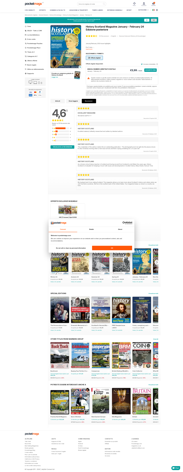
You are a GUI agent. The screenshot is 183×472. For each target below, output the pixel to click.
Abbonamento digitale (31, 15)
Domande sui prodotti (111, 441)
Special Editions (58, 293)
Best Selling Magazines (32, 446)
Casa (29, 26)
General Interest (43, 15)
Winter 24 (54, 277)
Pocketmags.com (137, 443)
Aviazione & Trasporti (78, 10)
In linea (80, 446)
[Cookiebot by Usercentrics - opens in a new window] (124, 223)
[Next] (156, 262)
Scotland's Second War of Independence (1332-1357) (100, 325)
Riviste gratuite (29, 448)
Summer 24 (96, 277)
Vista (52, 281)
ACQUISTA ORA (150, 70)
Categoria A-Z (32, 56)
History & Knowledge (55, 15)
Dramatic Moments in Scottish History (80, 325)
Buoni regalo (31, 65)
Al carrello (58, 281)
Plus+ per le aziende (31, 454)
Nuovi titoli (28, 443)
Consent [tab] (63, 229)
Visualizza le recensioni (62, 147)
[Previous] (52, 262)
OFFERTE (42, 10)
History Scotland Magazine (70, 15)
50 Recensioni (104, 36)
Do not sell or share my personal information (71, 248)
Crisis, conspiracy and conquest (141, 325)
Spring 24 (115, 277)
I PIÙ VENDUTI (30, 10)
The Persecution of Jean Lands (59, 325)
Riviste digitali (82, 450)
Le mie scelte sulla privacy (33, 465)
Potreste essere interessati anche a (68, 385)
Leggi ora (55, 77)
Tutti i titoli (28, 441)
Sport (129, 10)
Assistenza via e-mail (57, 443)
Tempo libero (97, 10)
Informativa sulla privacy (32, 457)
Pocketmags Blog (30, 450)
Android (80, 443)
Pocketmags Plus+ (34, 48)
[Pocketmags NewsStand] (34, 4)
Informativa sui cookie (31, 463)
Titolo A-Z (31, 52)
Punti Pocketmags (83, 448)
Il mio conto (31, 39)
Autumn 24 (75, 277)
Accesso (107, 456)
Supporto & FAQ (56, 441)
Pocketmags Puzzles (34, 43)
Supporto (30, 73)
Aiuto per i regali (56, 453)
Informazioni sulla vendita (112, 451)
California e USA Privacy (32, 459)
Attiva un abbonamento (35, 69)
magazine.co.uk (136, 446)
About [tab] (120, 229)
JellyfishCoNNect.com (138, 448)
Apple (80, 441)
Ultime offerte (32, 61)
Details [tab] (91, 229)
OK (112, 248)
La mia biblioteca (33, 35)
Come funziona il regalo (58, 451)
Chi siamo (134, 441)
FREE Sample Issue (118, 325)
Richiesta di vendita (110, 453)
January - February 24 (86, 15)
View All (155, 339)
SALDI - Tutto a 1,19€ (34, 31)
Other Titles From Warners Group (67, 339)
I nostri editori (29, 452)
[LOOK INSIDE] (66, 67)
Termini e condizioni (31, 461)
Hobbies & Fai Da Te (57, 10)
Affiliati (107, 443)
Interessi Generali (114, 10)
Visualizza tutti (153, 245)
